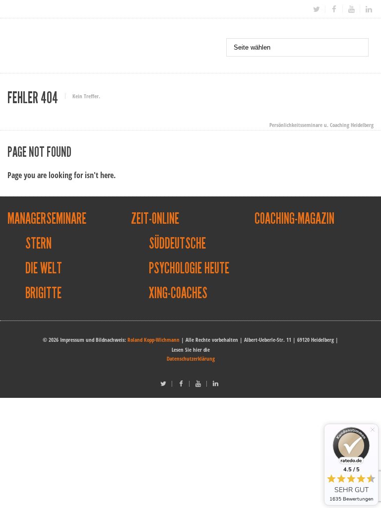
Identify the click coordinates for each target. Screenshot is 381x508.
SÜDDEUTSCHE (177, 244)
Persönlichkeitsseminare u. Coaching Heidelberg (321, 124)
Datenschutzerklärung (191, 358)
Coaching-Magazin (294, 219)
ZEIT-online (155, 219)
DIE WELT (43, 268)
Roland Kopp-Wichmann (153, 339)
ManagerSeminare (46, 219)
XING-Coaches (178, 293)
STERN (38, 244)
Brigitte (43, 293)
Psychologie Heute (189, 268)
